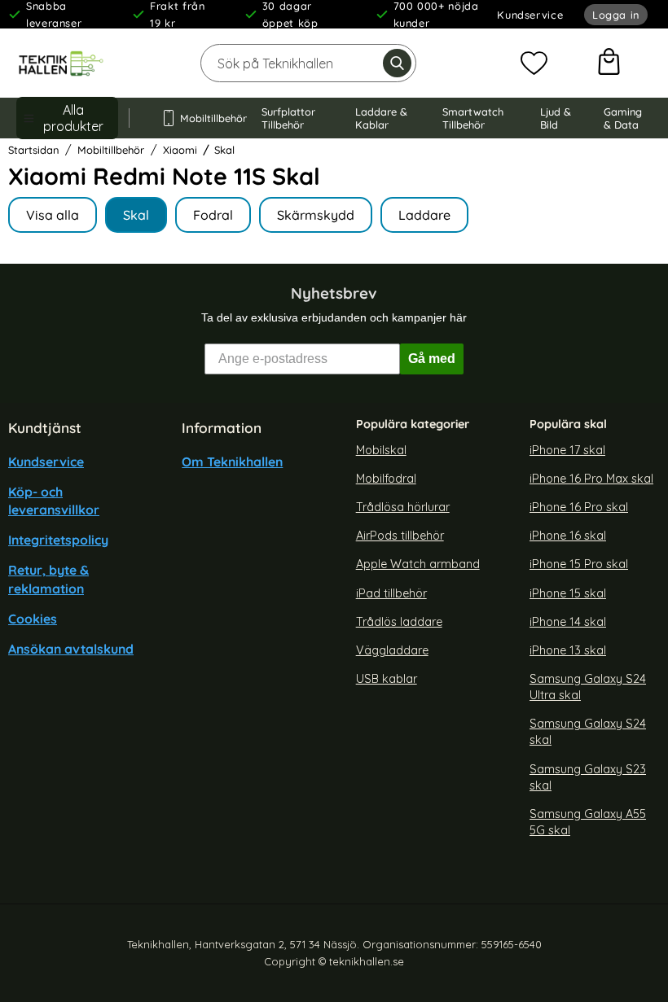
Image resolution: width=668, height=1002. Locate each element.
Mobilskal (381, 449)
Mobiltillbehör (205, 118)
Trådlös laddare (399, 621)
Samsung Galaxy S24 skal (588, 731)
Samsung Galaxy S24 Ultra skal (588, 687)
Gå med (431, 358)
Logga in (615, 14)
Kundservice (530, 14)
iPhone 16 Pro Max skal (591, 478)
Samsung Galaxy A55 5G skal (588, 822)
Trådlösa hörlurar (403, 507)
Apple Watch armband (418, 564)
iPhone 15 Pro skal (579, 564)
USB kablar (386, 679)
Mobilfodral (386, 478)
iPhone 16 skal (568, 535)
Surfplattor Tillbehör (288, 118)
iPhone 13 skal (568, 650)
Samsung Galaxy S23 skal (588, 776)
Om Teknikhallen (232, 461)
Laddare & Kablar (381, 118)
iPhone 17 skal (567, 449)
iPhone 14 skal (568, 621)
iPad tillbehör (391, 592)
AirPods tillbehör (400, 535)
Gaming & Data (623, 118)
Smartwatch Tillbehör (472, 118)
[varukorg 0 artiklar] (609, 63)
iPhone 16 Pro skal (579, 507)
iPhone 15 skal (568, 592)
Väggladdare (392, 650)
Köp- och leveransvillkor (53, 500)
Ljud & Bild (555, 118)
